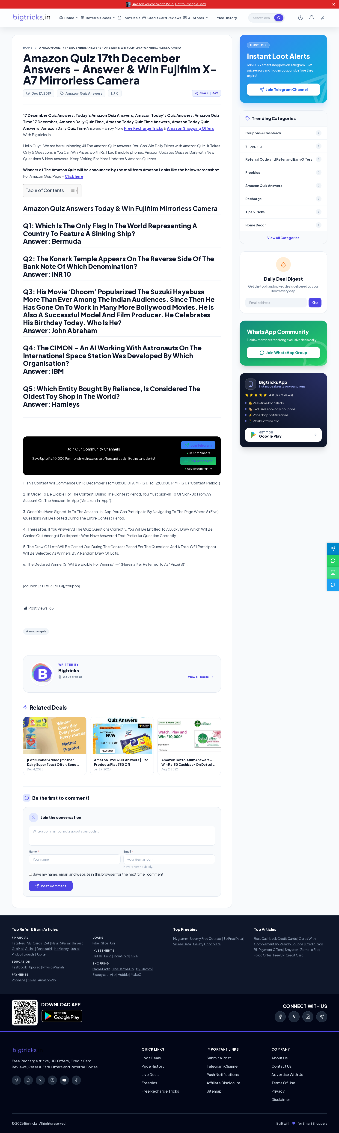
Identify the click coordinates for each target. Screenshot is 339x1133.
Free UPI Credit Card (288, 955)
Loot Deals (151, 1057)
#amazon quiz (36, 631)
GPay (32, 980)
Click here (74, 176)
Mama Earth (101, 969)
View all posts (198, 677)
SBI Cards (34, 943)
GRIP (134, 956)
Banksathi (44, 949)
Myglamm (180, 938)
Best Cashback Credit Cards (275, 938)
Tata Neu (18, 943)
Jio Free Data (233, 938)
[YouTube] (64, 1080)
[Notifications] (311, 17)
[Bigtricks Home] (32, 17)
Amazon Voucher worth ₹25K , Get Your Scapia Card (169, 4)
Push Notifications (223, 1074)
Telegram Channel (222, 1066)
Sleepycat (100, 974)
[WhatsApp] (28, 1080)
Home (27, 47)
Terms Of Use (283, 1082)
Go (315, 302)
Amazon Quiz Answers (83, 93)
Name (34, 851)
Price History (153, 1066)
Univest (77, 943)
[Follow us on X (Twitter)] (333, 585)
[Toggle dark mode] (300, 17)
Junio (75, 949)
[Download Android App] (333, 573)
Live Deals (150, 1074)
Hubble (123, 974)
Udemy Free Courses (206, 938)
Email (128, 851)
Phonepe (19, 980)
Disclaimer (280, 1099)
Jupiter (42, 954)
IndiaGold (121, 956)
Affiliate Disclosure (223, 1082)
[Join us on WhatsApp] (333, 561)
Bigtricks (68, 670)
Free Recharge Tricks (143, 128)
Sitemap (214, 1091)
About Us (279, 1057)
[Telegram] (321, 1016)
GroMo (17, 949)
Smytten (291, 949)
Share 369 (208, 93)
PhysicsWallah (53, 967)
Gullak (30, 949)
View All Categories (283, 238)
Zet (46, 943)
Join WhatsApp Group (286, 352)
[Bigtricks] (72, 1050)
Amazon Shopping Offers (190, 128)
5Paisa (65, 943)
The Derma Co (123, 969)
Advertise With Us (287, 1074)
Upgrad (34, 967)
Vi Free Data (182, 944)
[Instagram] (307, 1016)
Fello (108, 956)
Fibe (95, 943)
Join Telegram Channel (287, 89)
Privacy (278, 1091)
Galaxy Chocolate (207, 944)
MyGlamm (144, 969)
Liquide (29, 954)
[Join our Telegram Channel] (333, 549)
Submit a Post (219, 1057)
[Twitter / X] (294, 1016)
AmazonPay (47, 980)
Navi (54, 943)
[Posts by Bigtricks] (42, 674)
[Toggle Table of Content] (71, 191)
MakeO (136, 974)
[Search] (278, 17)
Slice (104, 943)
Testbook (19, 967)
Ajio (113, 974)
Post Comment (53, 886)
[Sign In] (322, 17)
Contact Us (281, 1066)
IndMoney (61, 949)
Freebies (149, 1082)
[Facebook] (280, 1016)
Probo (17, 954)
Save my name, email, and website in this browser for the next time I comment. (99, 874)
